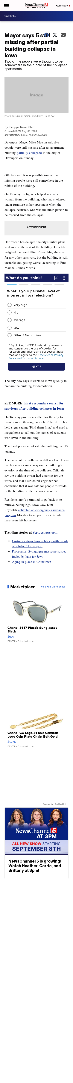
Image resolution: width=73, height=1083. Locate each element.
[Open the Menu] (6, 5)
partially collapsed (29, 152)
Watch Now (62, 6)
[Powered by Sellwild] (60, 804)
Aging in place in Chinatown (31, 561)
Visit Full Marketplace (53, 586)
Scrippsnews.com (45, 532)
